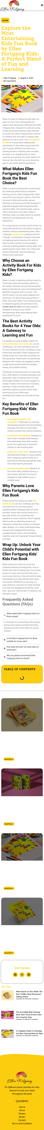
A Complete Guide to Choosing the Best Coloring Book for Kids (18, 878)
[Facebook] (15, 974)
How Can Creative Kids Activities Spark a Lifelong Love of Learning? (18, 943)
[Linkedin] (28, 974)
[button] (42, 5)
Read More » (8, 759)
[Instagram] (22, 974)
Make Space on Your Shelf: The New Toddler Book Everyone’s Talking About (18, 749)
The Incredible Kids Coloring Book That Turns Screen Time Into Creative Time (19, 814)
